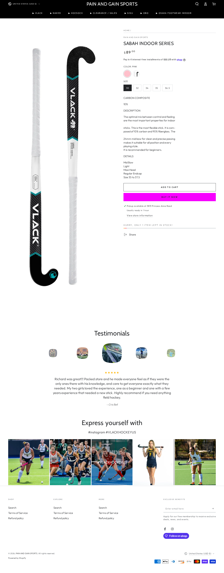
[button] (197, 4)
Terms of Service (18, 513)
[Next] (178, 353)
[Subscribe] (214, 508)
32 (138, 89)
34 (148, 89)
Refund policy (16, 518)
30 (129, 89)
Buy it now (170, 197)
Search (12, 507)
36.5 (169, 89)
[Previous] (45, 353)
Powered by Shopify (17, 558)
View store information (140, 215)
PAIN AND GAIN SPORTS (135, 37)
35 (158, 89)
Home (126, 30)
